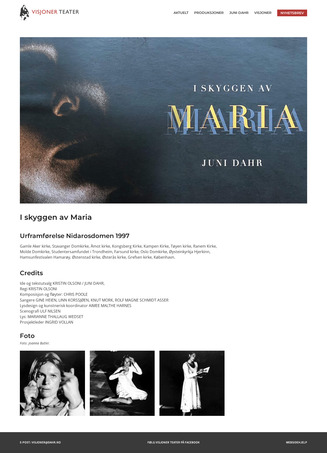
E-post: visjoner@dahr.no (40, 442)
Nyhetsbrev (292, 13)
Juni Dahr (238, 13)
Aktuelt (181, 13)
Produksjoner (209, 13)
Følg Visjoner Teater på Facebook (173, 442)
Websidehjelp (296, 442)
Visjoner (262, 13)
